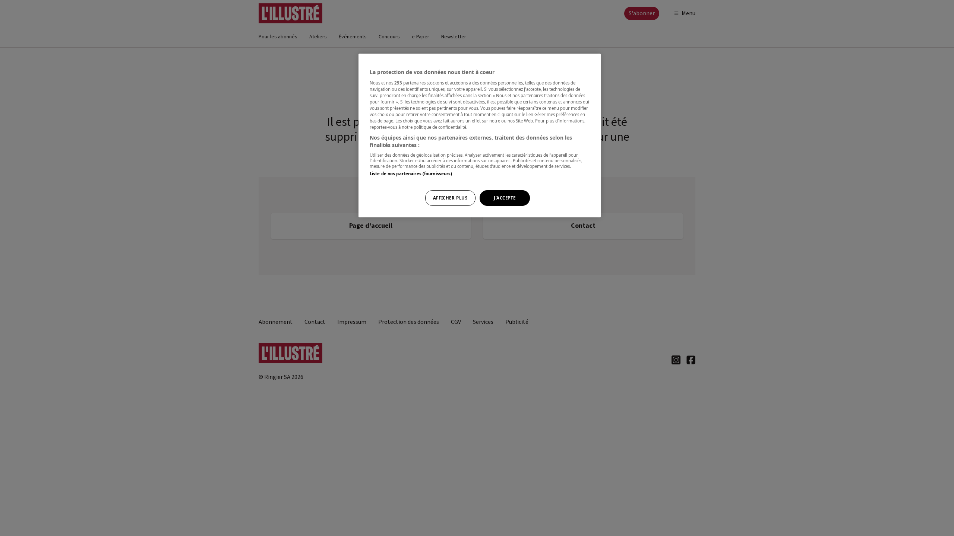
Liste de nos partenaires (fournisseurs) (411, 173)
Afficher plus (450, 198)
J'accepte (505, 198)
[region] (479, 135)
